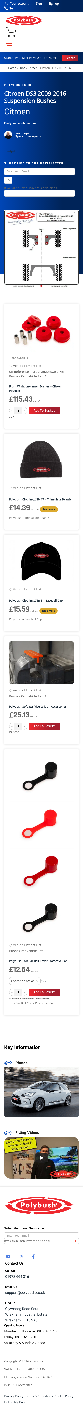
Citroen (33, 68)
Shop (22, 68)
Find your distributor (17, 123)
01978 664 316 (17, 1276)
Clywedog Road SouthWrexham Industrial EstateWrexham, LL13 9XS (26, 1314)
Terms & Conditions (39, 1396)
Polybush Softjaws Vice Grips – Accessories (38, 706)
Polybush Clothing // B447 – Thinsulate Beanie (40, 499)
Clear (44, 981)
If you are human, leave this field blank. (31, 188)
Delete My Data (14, 1402)
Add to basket (44, 410)
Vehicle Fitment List (26, 366)
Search (70, 58)
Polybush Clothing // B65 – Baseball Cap (36, 600)
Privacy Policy (13, 1396)
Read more (49, 509)
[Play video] (41, 1158)
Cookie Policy (64, 1396)
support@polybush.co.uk (25, 1292)
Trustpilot (10, 151)
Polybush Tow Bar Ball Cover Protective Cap (38, 961)
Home (12, 68)
